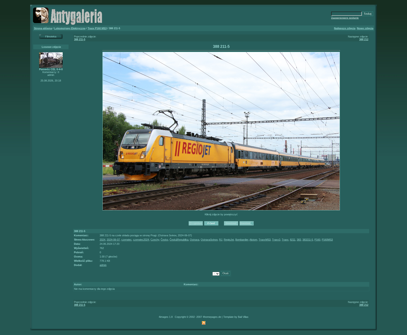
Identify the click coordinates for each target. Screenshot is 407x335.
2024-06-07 (113, 239)
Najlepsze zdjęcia (344, 28)
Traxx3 (276, 239)
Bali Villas (243, 316)
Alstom (253, 239)
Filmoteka (50, 36)
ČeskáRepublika (179, 239)
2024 (102, 239)
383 (299, 239)
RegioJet (229, 239)
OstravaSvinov (209, 239)
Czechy (155, 239)
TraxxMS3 (265, 239)
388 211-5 (79, 39)
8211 (292, 239)
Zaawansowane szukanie (345, 17)
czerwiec (126, 239)
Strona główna (43, 28)
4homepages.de (212, 316)
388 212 (363, 39)
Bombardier (241, 239)
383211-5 (307, 239)
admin (103, 265)
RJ (220, 239)
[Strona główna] (68, 24)
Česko (164, 239)
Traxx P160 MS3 (97, 28)
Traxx (285, 239)
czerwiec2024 (141, 239)
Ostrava (194, 239)
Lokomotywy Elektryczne (69, 28)
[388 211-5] (221, 209)
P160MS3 (327, 239)
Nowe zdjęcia (365, 28)
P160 (317, 239)
